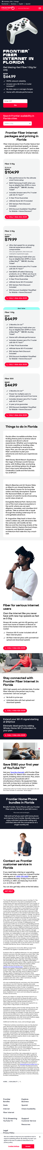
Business (13, 4)
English (21, 4)
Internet (6, 1109)
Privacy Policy (8, 1133)
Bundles (6, 1102)
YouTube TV (8, 1121)
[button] (30, 123)
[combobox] (15, 123)
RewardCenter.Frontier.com (28, 1064)
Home (5, 1081)
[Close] (40, 1137)
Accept (28, 1146)
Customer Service (29, 1121)
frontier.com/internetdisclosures (13, 967)
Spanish (28, 4)
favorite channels (17, 772)
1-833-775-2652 (22, 876)
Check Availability (29, 1109)
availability (13, 1081)
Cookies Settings (13, 1146)
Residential (5, 4)
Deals (5, 1105)
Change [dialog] (16, 1)
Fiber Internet (8, 1112)
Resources (26, 1124)
